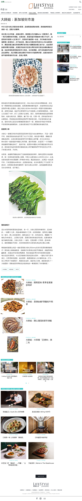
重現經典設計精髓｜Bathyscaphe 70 (75, 79)
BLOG (79, 9)
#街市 (17, 269)
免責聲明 (41, 490)
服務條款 (28, 490)
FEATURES (71, 9)
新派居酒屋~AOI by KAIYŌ (41, 412)
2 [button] (28, 383)
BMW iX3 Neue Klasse (74, 68)
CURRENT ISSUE (73, 7)
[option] (9, 370)
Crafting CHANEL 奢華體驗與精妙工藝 (9, 377)
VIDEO (79, 7)
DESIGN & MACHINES (43, 12)
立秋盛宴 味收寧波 (41, 437)
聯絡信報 (59, 490)
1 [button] (26, 383)
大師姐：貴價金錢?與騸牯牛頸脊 (39, 303)
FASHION (15, 12)
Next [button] (53, 368)
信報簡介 (22, 490)
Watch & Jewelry (73, 76)
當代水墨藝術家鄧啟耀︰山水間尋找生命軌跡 (75, 47)
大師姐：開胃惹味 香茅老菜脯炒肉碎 (39, 283)
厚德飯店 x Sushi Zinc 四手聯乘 (13, 412)
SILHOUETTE (76, 12)
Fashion (9, 374)
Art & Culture (75, 45)
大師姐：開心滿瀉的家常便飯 (39, 320)
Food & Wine (31, 280)
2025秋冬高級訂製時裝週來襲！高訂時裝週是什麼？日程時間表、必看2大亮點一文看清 (45, 378)
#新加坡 (11, 269)
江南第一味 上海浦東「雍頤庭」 (13, 437)
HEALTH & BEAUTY (67, 12)
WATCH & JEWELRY (6, 12)
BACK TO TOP (41, 476)
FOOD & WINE (32, 12)
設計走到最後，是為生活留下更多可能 (75, 57)
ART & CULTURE (23, 12)
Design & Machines (73, 65)
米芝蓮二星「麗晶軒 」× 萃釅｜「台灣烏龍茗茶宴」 (13, 464)
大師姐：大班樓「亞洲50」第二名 (39, 341)
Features (73, 55)
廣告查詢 (47, 490)
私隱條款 (35, 490)
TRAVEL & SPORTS (55, 12)
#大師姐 (5, 269)
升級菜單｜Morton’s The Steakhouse (41, 463)
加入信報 (53, 490)
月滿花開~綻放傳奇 (27, 376)
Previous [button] (1, 368)
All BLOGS (60, 36)
